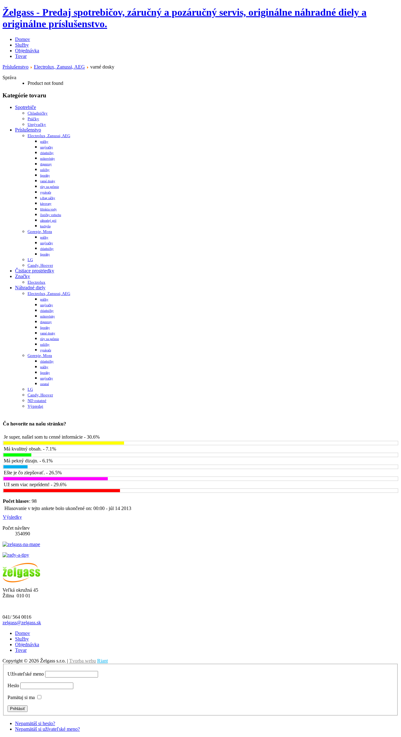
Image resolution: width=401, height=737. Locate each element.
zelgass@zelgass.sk (22, 622)
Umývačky (37, 124)
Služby (22, 45)
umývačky (46, 147)
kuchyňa (45, 226)
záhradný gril (48, 220)
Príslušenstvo (16, 67)
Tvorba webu (82, 660)
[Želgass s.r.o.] (21, 579)
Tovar (21, 56)
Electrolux (36, 282)
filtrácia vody (48, 209)
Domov (22, 39)
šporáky (45, 175)
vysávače (45, 192)
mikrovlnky (47, 158)
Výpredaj (35, 406)
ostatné (44, 384)
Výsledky (12, 517)
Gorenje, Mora (40, 231)
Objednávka (27, 50)
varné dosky (47, 181)
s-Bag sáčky (47, 198)
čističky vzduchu (50, 215)
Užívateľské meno (26, 674)
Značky (22, 276)
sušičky (44, 170)
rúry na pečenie (49, 186)
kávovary (45, 203)
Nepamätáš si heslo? (35, 723)
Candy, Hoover (40, 265)
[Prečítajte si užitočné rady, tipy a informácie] (16, 555)
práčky (44, 141)
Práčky (33, 118)
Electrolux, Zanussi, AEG (59, 67)
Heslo (13, 685)
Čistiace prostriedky (34, 270)
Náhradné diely (30, 287)
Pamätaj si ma (21, 697)
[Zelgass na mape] (21, 544)
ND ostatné (37, 400)
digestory (46, 164)
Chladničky (38, 113)
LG (30, 259)
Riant (102, 660)
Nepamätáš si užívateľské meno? (47, 729)
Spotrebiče (25, 107)
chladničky (47, 153)
